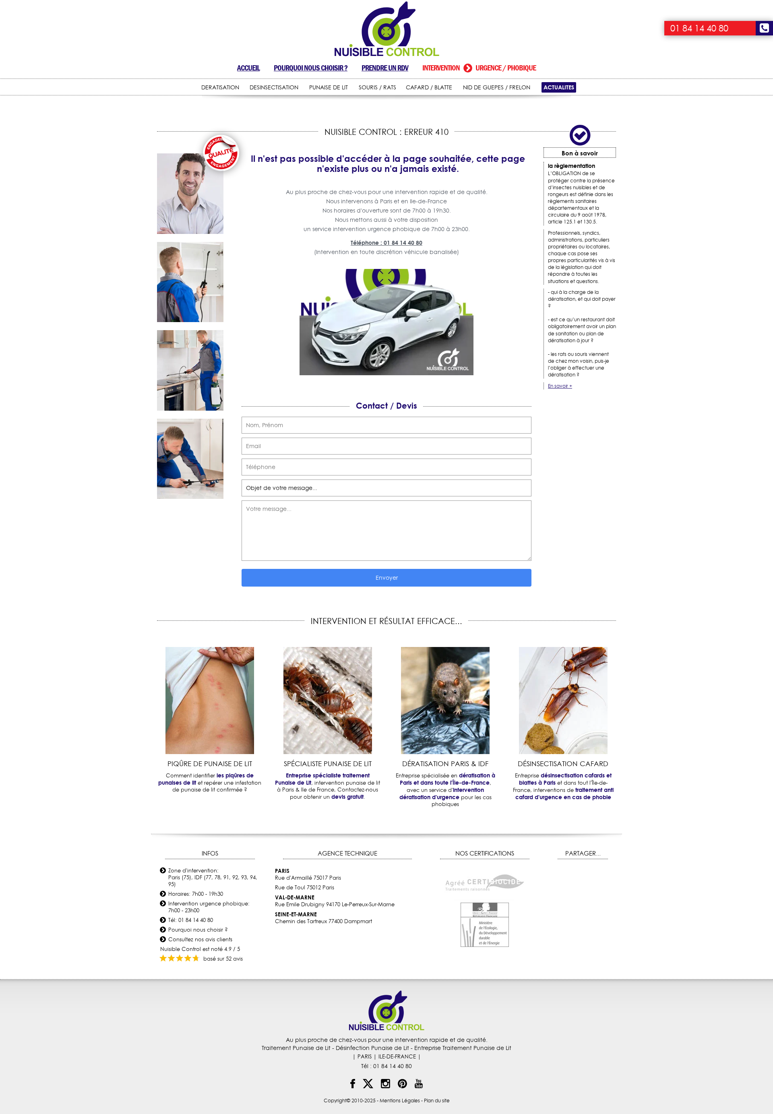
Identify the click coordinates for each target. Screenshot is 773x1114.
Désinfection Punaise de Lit (372, 1048)
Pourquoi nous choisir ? (310, 68)
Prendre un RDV (385, 68)
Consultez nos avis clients (200, 939)
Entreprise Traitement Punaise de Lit (462, 1048)
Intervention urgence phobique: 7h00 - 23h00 (209, 907)
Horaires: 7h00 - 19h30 (195, 893)
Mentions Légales (400, 1100)
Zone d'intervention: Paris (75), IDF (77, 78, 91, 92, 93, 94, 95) (212, 877)
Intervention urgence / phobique (479, 68)
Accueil (248, 68)
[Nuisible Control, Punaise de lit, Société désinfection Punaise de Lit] (386, 29)
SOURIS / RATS (377, 87)
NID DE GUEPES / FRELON (496, 87)
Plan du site (437, 1100)
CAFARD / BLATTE (429, 87)
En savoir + (560, 385)
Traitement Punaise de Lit (296, 1048)
